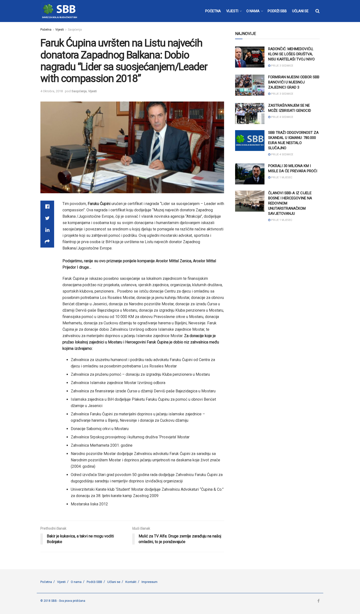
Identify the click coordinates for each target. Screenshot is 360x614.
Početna (45, 29)
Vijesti (59, 29)
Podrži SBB (94, 582)
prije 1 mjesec (281, 177)
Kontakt (130, 582)
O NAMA (253, 11)
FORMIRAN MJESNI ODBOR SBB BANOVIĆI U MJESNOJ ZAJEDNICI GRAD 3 (293, 82)
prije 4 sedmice (281, 117)
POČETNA (213, 11)
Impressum (149, 582)
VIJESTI (232, 11)
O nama (76, 582)
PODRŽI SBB (277, 11)
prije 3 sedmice (281, 65)
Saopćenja (75, 29)
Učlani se (113, 582)
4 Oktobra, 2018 (51, 91)
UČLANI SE (300, 11)
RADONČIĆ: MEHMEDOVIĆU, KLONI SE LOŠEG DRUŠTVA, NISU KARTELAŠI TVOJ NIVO (291, 54)
